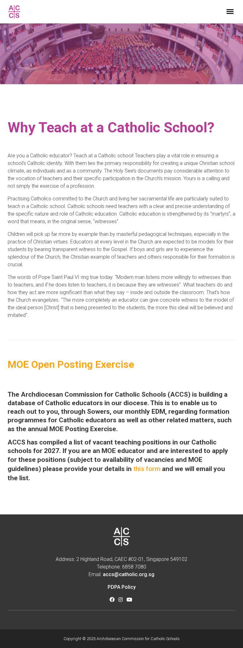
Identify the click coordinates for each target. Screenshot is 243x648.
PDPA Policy (122, 587)
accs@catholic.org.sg (128, 574)
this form (146, 469)
